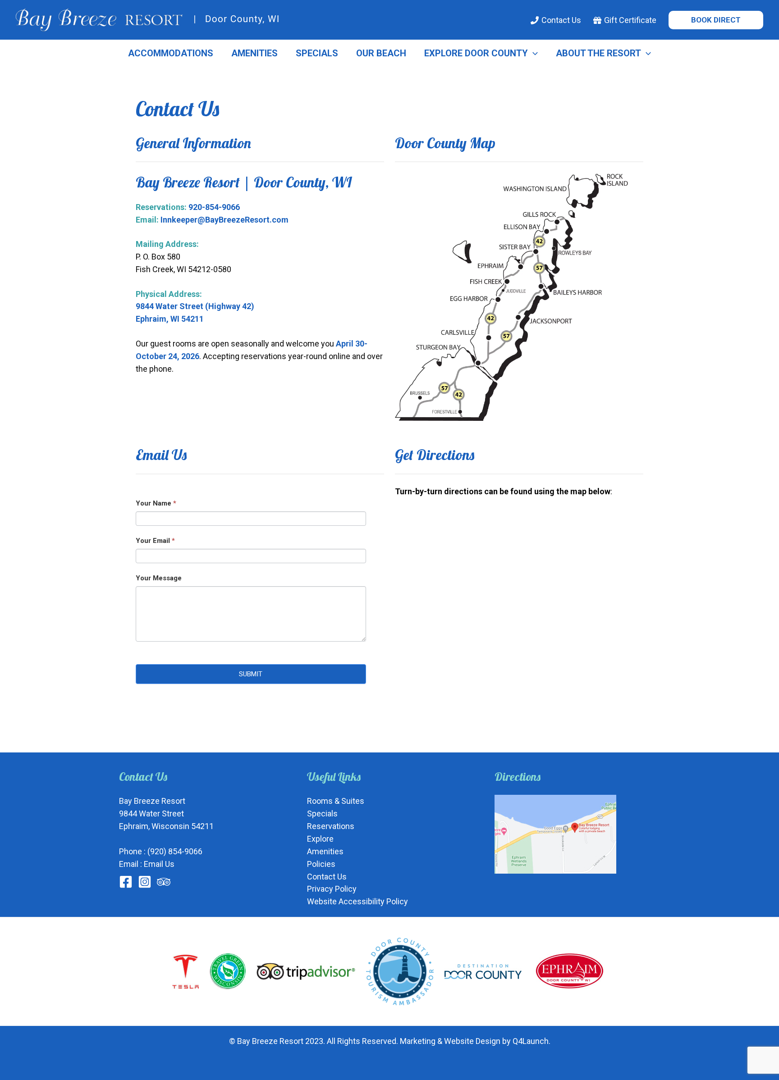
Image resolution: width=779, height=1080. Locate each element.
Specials (317, 53)
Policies (321, 864)
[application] (533, 53)
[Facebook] (126, 882)
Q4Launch (531, 1041)
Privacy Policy (332, 888)
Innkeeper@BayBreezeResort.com (224, 219)
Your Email (155, 541)
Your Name (156, 503)
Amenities (254, 53)
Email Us (159, 864)
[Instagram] (144, 882)
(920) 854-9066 (174, 851)
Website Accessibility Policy (357, 901)
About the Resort (598, 53)
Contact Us (327, 876)
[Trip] (163, 882)
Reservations (330, 826)
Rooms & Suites (335, 801)
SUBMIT (250, 674)
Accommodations (170, 53)
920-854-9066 (214, 207)
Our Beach (381, 53)
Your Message (159, 578)
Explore (320, 838)
